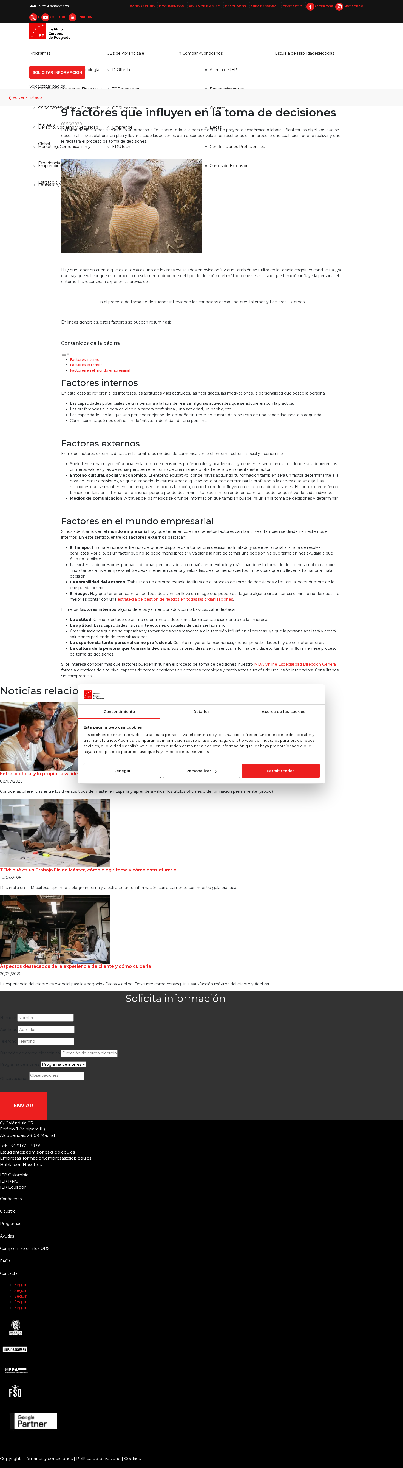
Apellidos (8, 1029)
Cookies (132, 1458)
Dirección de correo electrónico (30, 1053)
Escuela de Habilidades (297, 53)
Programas (39, 53)
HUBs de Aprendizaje (123, 53)
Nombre (8, 1017)
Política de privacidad (98, 1458)
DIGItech (121, 69)
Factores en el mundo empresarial (100, 370)
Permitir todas (281, 771)
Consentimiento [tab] (119, 711)
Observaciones (14, 1078)
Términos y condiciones (48, 1458)
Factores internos (85, 360)
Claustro (8, 1211)
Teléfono (8, 1041)
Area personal (264, 6)
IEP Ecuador (13, 1187)
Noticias (326, 53)
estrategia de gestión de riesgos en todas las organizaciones (175, 599)
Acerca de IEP (223, 69)
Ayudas (7, 1236)
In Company (189, 53)
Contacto (292, 6)
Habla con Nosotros (49, 6)
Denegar (122, 771)
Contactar (9, 1273)
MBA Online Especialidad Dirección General (295, 664)
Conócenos (212, 53)
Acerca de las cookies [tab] (283, 711)
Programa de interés (19, 1064)
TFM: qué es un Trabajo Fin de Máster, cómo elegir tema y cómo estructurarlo (88, 870)
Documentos (171, 6)
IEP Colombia (14, 1174)
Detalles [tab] (201, 711)
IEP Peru (9, 1181)
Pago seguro (142, 6)
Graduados (235, 6)
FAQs (5, 1261)
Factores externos (86, 365)
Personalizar (198, 771)
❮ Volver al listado (25, 97)
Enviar (23, 1106)
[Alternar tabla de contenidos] (65, 353)
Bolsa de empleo (204, 6)
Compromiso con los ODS (25, 1248)
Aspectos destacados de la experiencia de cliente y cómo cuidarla (75, 966)
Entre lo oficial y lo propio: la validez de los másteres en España (71, 773)
